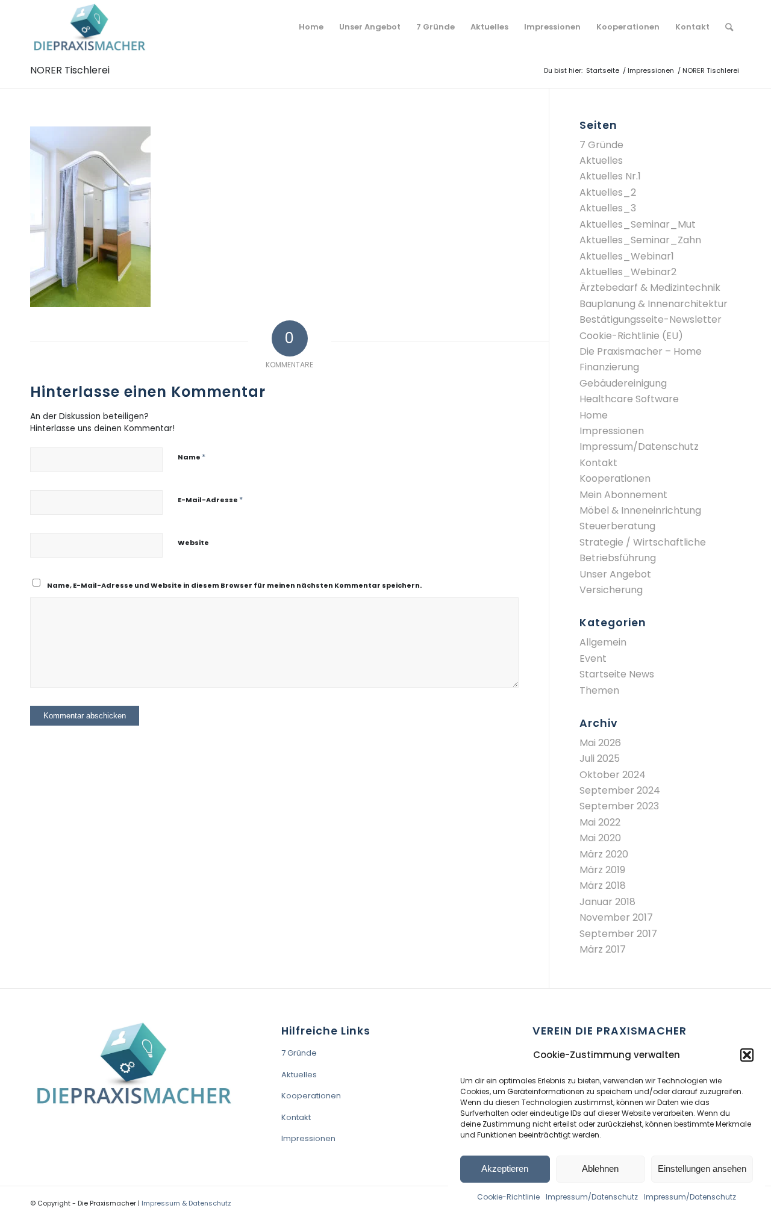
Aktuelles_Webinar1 (626, 256)
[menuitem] (311, 27)
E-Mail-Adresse (210, 499)
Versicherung (611, 590)
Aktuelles (601, 160)
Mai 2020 (600, 838)
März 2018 (602, 885)
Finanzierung (609, 367)
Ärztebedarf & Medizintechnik (649, 287)
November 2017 (616, 917)
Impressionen (611, 431)
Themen (599, 690)
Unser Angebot (615, 574)
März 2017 (602, 949)
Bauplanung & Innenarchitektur (653, 304)
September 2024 (619, 790)
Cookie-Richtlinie (508, 1197)
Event (593, 658)
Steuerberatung (617, 526)
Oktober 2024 (612, 775)
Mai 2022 (599, 822)
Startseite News (616, 674)
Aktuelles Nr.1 (610, 176)
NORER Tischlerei (70, 70)
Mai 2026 (600, 743)
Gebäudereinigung (623, 383)
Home (593, 415)
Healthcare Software (629, 399)
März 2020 (603, 854)
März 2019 (602, 870)
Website (193, 542)
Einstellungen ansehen (702, 1168)
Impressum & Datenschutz (186, 1203)
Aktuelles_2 (607, 192)
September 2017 (618, 934)
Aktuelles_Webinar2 (627, 272)
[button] (747, 1055)
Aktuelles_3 (607, 208)
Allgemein (602, 642)
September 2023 (619, 806)
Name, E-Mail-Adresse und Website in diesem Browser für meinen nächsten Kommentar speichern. (234, 585)
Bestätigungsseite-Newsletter (650, 319)
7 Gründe (601, 145)
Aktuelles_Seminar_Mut (637, 224)
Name (191, 456)
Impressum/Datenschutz (592, 1197)
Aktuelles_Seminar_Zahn (640, 240)
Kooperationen (615, 478)
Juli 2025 (599, 758)
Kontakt (598, 463)
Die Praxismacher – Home (640, 351)
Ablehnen (600, 1168)
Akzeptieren (504, 1168)
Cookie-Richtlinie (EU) (631, 336)
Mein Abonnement (623, 495)
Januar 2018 (607, 902)
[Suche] (729, 27)
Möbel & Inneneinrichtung (640, 510)
